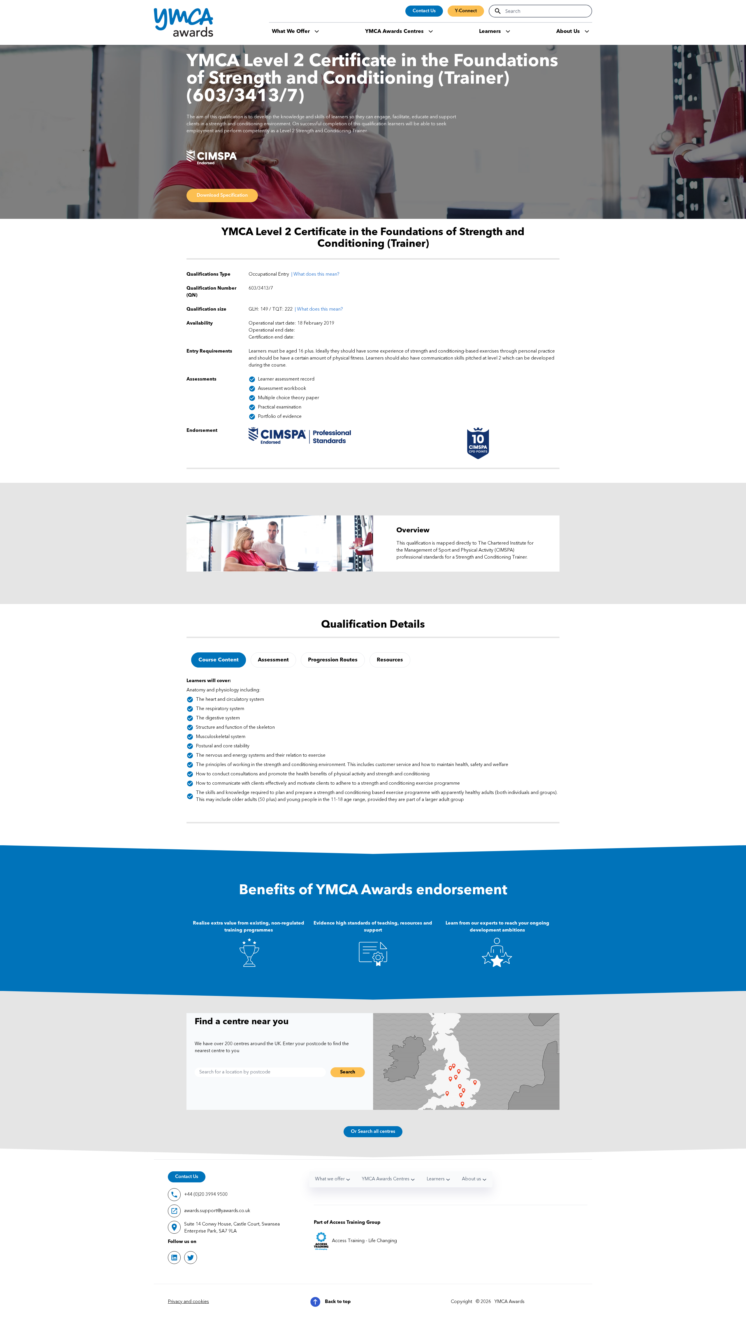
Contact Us (424, 11)
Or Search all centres (373, 1131)
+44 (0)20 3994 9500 (206, 1194)
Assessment (273, 660)
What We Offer (291, 31)
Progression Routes (333, 660)
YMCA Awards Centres (394, 31)
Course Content (218, 660)
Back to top (338, 1302)
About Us (568, 31)
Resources (390, 660)
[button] (319, 310)
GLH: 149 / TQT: (267, 309)
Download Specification (222, 195)
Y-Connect (466, 11)
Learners (490, 31)
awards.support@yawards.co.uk (217, 1211)
